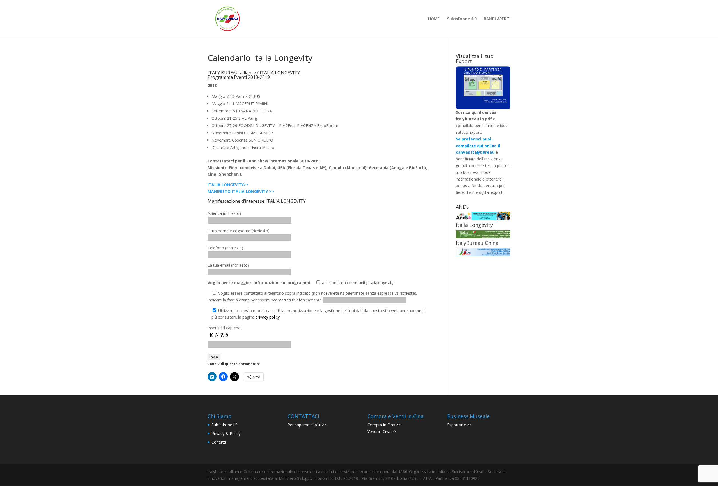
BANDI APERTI (497, 19)
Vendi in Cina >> (381, 431)
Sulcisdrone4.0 (224, 424)
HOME (434, 19)
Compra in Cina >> (384, 424)
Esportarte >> (459, 424)
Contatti (218, 442)
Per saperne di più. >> (306, 424)
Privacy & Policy (225, 433)
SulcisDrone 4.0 (462, 19)
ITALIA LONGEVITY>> (228, 184)
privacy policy (268, 317)
